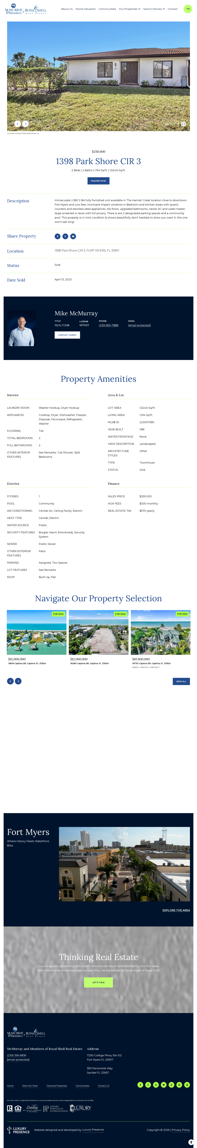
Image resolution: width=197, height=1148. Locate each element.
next (25, 123)
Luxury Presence (93, 1129)
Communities (107, 8)
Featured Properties (57, 1086)
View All (181, 681)
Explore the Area (176, 910)
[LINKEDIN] (156, 1085)
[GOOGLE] (179, 1085)
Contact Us (103, 1086)
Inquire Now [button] (98, 181)
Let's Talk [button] (98, 982)
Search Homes (152, 8)
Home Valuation (86, 8)
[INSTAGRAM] (148, 1085)
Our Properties (128, 8)
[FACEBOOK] (140, 1085)
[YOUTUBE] (164, 1085)
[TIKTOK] (171, 1085)
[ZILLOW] (187, 1085)
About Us (67, 8)
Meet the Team (30, 1086)
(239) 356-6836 (16, 1055)
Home (10, 1086)
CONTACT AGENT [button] (67, 335)
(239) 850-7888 (108, 325)
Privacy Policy (181, 1130)
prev (17, 123)
